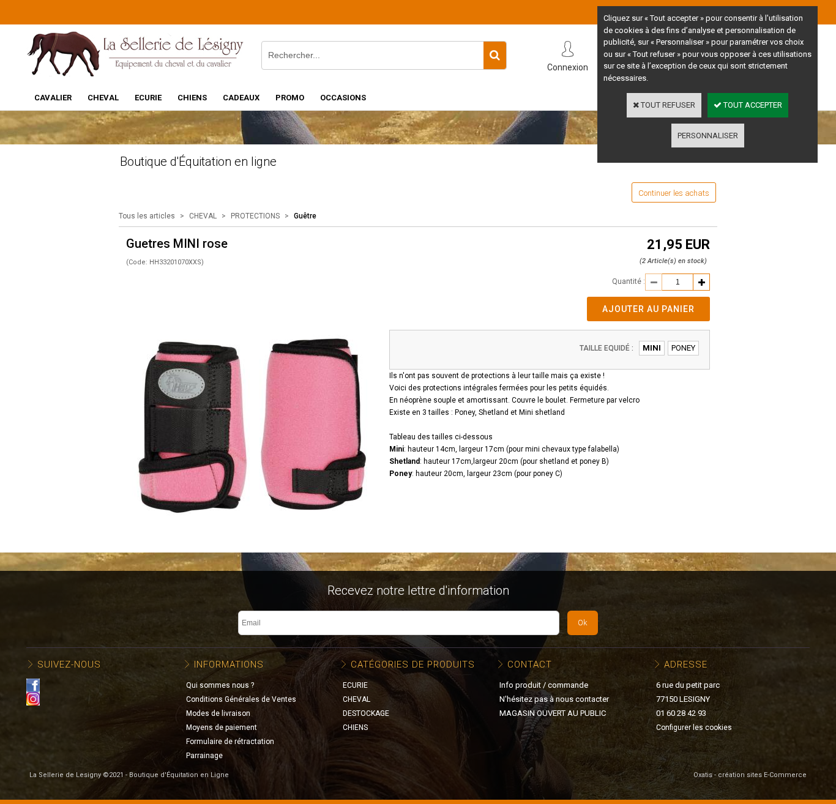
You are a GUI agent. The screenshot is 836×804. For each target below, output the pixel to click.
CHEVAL (103, 97)
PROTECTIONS (255, 216)
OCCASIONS (343, 97)
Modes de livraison (218, 713)
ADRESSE (685, 664)
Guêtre (305, 216)
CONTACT (529, 664)
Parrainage (204, 755)
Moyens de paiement (221, 727)
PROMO (289, 97)
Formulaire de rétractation (230, 741)
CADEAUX (241, 97)
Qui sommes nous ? (220, 685)
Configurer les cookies (694, 727)
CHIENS (192, 97)
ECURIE (148, 97)
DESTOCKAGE (366, 713)
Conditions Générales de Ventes (241, 699)
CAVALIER (53, 97)
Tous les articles (147, 216)
